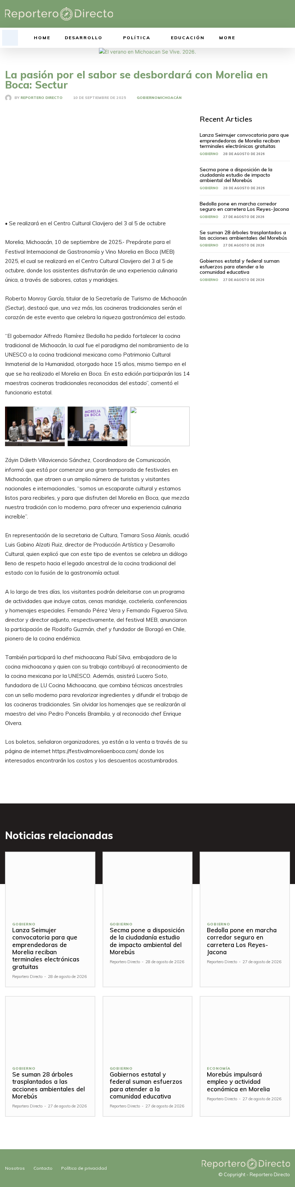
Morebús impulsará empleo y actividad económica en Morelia (238, 1081)
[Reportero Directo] (9, 98)
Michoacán (170, 98)
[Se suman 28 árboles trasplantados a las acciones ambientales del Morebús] (50, 1028)
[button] (10, 38)
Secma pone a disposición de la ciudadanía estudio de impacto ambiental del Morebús (236, 175)
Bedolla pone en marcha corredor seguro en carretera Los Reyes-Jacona (244, 206)
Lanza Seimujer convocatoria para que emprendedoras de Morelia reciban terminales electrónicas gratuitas (244, 140)
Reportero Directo (42, 98)
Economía (218, 1068)
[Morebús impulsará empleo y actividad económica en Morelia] (244, 1028)
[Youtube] (286, 14)
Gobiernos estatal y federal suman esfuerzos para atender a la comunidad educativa (240, 266)
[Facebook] (253, 14)
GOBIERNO (147, 98)
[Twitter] (275, 14)
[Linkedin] (264, 14)
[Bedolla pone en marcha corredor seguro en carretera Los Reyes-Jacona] (244, 883)
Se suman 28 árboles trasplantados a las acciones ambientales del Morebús (243, 235)
